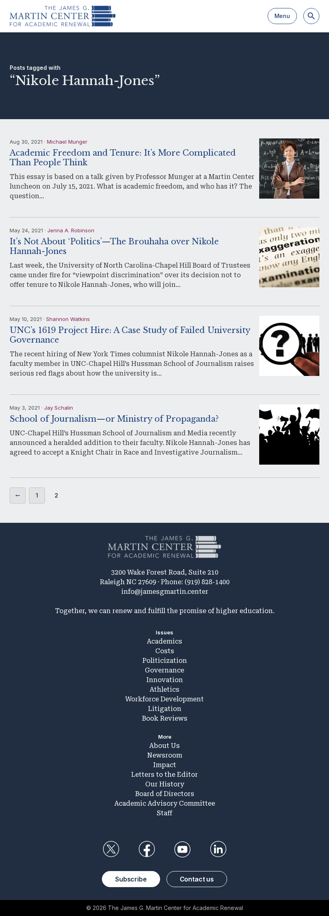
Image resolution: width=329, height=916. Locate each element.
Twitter (111, 849)
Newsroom (164, 755)
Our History (164, 784)
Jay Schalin (58, 407)
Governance (164, 670)
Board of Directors (164, 794)
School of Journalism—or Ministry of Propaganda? (114, 419)
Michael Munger (67, 141)
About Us (164, 745)
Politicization (164, 660)
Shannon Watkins (68, 319)
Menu (282, 15)
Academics (164, 641)
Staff (164, 813)
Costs (164, 651)
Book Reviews (164, 718)
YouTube (182, 849)
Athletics (164, 689)
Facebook (146, 849)
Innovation (164, 680)
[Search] (311, 16)
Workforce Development (164, 699)
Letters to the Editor (164, 774)
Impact (164, 765)
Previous (18, 495)
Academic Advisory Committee (164, 803)
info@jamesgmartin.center (164, 591)
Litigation (164, 709)
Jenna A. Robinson (70, 230)
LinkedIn (218, 849)
